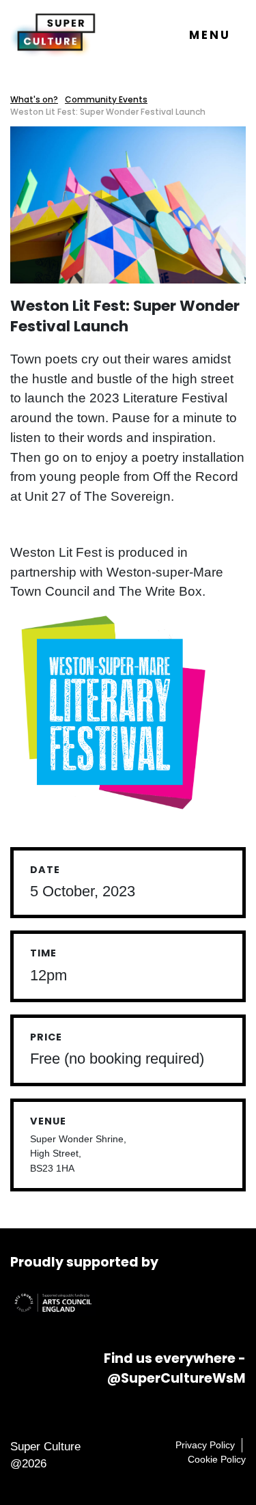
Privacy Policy (205, 1444)
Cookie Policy (217, 1459)
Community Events (106, 99)
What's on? (34, 99)
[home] (53, 34)
